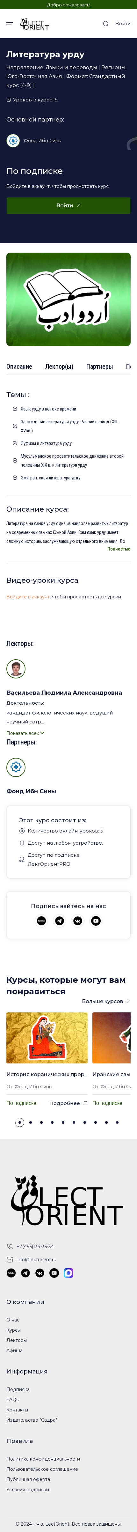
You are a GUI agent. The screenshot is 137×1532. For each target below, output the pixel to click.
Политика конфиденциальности (43, 1459)
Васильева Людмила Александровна (64, 692)
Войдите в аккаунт (28, 597)
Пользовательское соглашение (42, 1469)
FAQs (12, 1399)
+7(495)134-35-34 (35, 1246)
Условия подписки (27, 1489)
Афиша (14, 1350)
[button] (19, 1122)
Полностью (119, 549)
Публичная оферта (28, 1479)
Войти (123, 23)
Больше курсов (102, 1001)
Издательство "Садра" (31, 1420)
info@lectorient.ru (36, 1259)
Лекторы (16, 1340)
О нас (12, 1320)
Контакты (17, 1410)
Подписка (18, 1389)
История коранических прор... (46, 1074)
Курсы (13, 1330)
